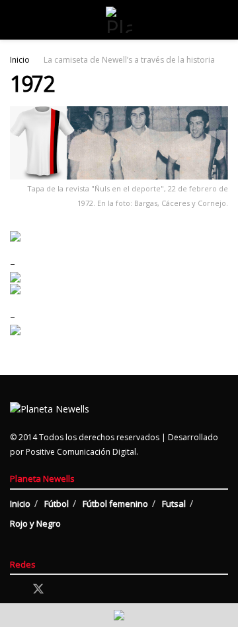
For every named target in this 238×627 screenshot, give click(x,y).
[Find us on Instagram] (62, 589)
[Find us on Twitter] (38, 589)
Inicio (20, 59)
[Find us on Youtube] (84, 589)
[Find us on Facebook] (14, 589)
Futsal (174, 504)
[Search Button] (222, 20)
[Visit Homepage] (119, 20)
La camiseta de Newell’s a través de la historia (129, 59)
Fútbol (56, 504)
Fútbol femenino (115, 504)
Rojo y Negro (35, 523)
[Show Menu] (15, 20)
